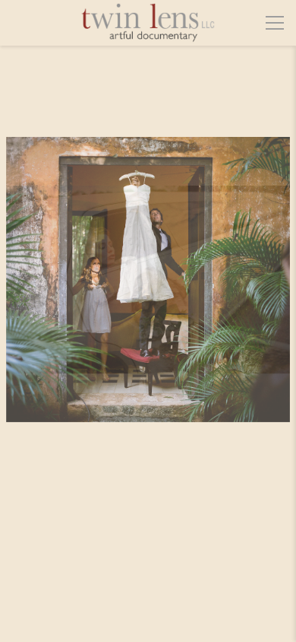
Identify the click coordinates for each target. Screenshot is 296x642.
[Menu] (275, 23)
